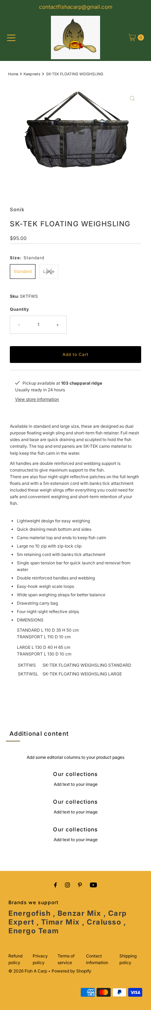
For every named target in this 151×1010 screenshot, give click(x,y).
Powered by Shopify (71, 971)
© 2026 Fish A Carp (27, 971)
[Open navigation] (11, 37)
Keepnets (32, 74)
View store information (37, 399)
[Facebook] (55, 884)
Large (48, 271)
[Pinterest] (80, 884)
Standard (23, 271)
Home (13, 74)
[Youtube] (93, 884)
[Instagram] (67, 884)
